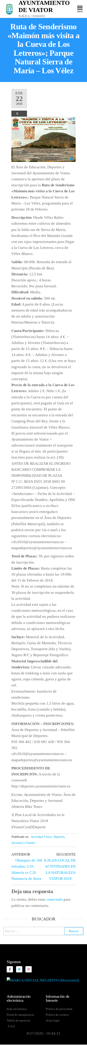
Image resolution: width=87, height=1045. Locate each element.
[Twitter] (19, 969)
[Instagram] (28, 969)
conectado (54, 899)
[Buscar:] (43, 931)
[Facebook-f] (10, 969)
